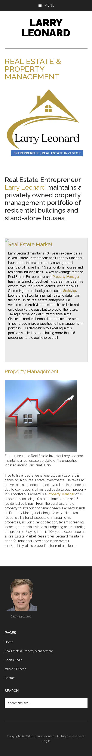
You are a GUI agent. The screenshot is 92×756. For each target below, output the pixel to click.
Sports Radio (13, 660)
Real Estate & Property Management (29, 651)
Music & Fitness (15, 669)
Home (9, 642)
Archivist (69, 291)
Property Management (31, 371)
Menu (49, 5)
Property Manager (65, 277)
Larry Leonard (46, 28)
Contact (10, 678)
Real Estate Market (30, 244)
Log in (46, 741)
